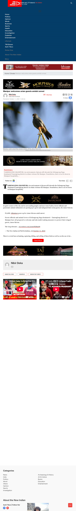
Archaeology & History (46, 475)
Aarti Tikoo (9, 47)
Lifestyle (8, 41)
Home (7, 14)
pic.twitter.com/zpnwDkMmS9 (29, 227)
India (4, 477)
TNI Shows (9, 44)
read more (38, 240)
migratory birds (35, 274)
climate (12, 73)
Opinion (8, 19)
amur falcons (9, 274)
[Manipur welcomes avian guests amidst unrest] (7, 265)
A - (67, 181)
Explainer (8, 35)
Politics (7, 17)
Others (5, 484)
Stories (47, 95)
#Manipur (14, 213)
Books (40, 479)
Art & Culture (42, 477)
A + (71, 181)
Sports (7, 26)
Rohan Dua (9, 50)
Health (7, 28)
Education (8, 31)
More (7, 59)
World (7, 21)
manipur (22, 274)
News (5, 475)
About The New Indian (13, 55)
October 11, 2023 (39, 231)
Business (8, 24)
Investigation (10, 33)
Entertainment (10, 38)
